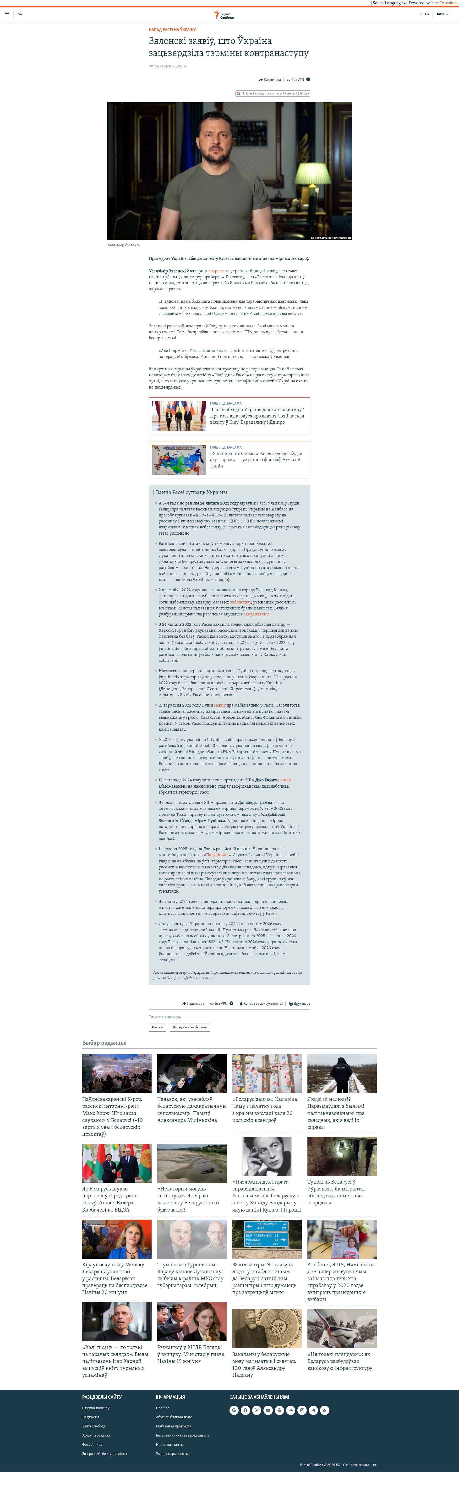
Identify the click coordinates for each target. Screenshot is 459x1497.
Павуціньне (217, 855)
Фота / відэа (92, 1445)
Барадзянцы (257, 614)
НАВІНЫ (442, 14)
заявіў (220, 705)
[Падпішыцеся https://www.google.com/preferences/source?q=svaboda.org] (234, 1410)
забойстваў (240, 602)
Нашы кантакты (170, 1445)
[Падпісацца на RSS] (324, 1410)
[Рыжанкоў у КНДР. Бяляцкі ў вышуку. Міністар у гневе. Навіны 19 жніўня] (192, 1321)
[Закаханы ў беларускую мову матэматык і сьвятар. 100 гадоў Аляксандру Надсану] (267, 1328)
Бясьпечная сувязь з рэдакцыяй (182, 1436)
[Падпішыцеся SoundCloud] (290, 1410)
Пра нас (162, 1408)
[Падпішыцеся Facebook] (245, 1410)
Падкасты (90, 1418)
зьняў (285, 780)
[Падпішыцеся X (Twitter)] (256, 1410)
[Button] (270, 80)
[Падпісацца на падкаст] (279, 1410)
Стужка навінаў (95, 1408)
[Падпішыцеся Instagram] (301, 1410)
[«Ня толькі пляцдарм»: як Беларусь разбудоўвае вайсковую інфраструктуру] (342, 1328)
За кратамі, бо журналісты (104, 1454)
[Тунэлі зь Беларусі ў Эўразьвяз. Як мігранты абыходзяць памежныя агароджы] (342, 1156)
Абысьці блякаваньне (174, 1418)
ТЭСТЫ (424, 14)
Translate (448, 3)
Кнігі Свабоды (94, 1427)
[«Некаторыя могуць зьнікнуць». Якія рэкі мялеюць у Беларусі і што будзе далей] (192, 1163)
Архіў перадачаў (96, 1436)
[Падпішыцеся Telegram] (313, 1410)
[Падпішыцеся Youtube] (268, 1410)
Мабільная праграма (173, 1427)
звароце (216, 271)
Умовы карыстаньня (173, 1454)
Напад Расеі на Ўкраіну (172, 30)
